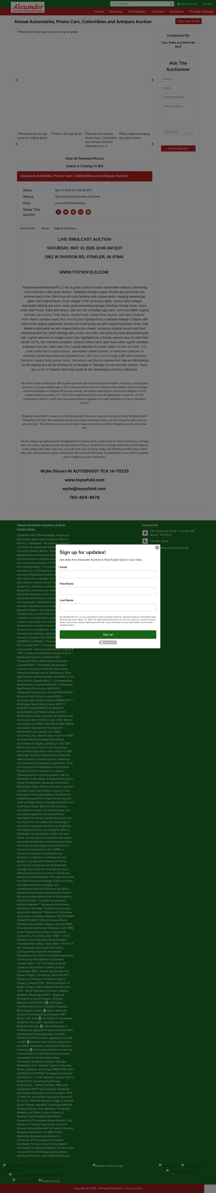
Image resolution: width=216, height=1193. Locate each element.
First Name (67, 583)
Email (63, 567)
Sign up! (108, 634)
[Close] (157, 547)
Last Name (66, 600)
